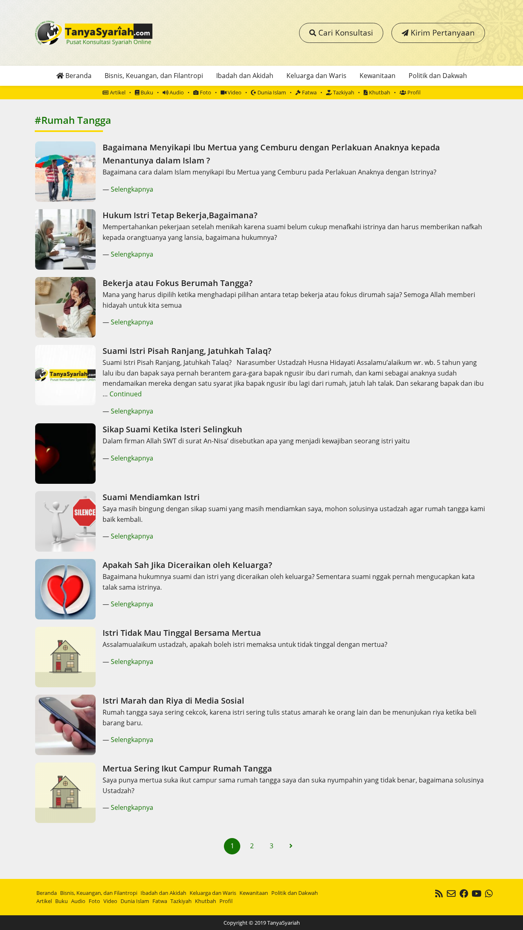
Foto (205, 92)
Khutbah (379, 92)
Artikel (117, 92)
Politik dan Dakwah (438, 75)
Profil (413, 92)
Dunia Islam (271, 92)
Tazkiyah (343, 92)
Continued (126, 393)
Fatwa (309, 92)
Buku (146, 92)
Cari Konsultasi (344, 32)
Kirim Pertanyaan (442, 32)
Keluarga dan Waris (316, 75)
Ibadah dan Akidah (244, 75)
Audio (176, 92)
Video (233, 92)
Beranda (78, 75)
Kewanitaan (378, 75)
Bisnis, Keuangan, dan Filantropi (154, 75)
